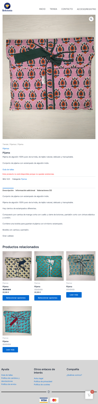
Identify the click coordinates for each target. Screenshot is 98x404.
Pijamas (13, 144)
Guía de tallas (8, 169)
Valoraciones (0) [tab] (44, 190)
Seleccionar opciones (16, 298)
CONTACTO (67, 9)
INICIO (42, 9)
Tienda (5, 144)
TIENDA (53, 9)
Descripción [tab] (8, 190)
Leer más (74, 295)
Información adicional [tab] (25, 190)
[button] (91, 19)
